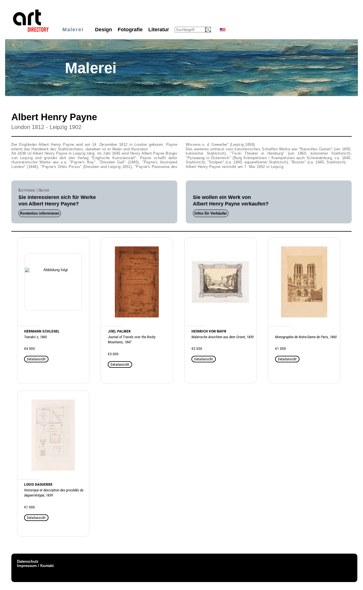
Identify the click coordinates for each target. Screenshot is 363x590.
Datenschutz (28, 561)
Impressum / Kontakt (35, 566)
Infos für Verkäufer (211, 213)
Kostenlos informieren (39, 213)
